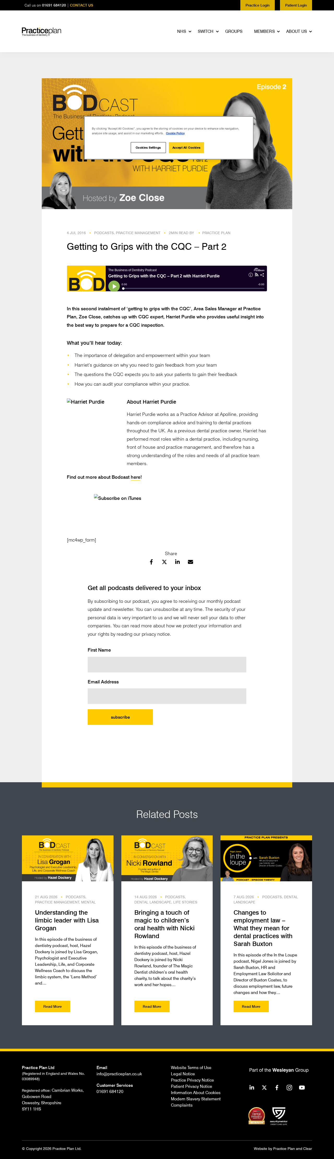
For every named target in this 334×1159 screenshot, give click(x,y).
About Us (296, 31)
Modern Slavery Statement (196, 1098)
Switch (206, 31)
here (135, 477)
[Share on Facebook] (151, 563)
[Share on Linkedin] (177, 563)
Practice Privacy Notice (192, 1080)
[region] (169, 138)
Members (264, 31)
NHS (181, 31)
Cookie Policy (175, 133)
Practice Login (258, 5)
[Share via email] (190, 563)
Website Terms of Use (191, 1067)
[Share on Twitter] (164, 563)
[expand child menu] (190, 31)
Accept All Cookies (186, 147)
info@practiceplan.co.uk (119, 1073)
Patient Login (296, 5)
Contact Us (81, 5)
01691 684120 (54, 5)
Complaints (182, 1105)
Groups (234, 31)
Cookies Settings (148, 147)
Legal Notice (183, 1073)
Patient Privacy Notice (191, 1086)
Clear (307, 1148)
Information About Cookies (195, 1092)
